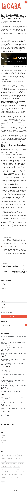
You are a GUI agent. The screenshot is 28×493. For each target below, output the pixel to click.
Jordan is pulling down (7, 469)
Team (2, 442)
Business (4, 458)
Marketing (4, 474)
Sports (6, 21)
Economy (4, 461)
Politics (3, 477)
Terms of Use (4, 439)
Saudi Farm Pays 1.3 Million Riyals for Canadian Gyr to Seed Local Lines (13, 409)
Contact (3, 444)
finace (19, 461)
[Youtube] (16, 490)
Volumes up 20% (19, 480)
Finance (24, 461)
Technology (16, 477)
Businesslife (10, 458)
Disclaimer (3, 440)
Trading (12, 480)
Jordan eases (17, 466)
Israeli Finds (4, 466)
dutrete (20, 458)
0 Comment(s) (4, 22)
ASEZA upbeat (21, 455)
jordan (10, 466)
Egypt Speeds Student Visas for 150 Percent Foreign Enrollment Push (12, 381)
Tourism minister (5, 480)
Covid (16, 458)
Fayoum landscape (12, 461)
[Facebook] (11, 490)
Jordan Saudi (5, 471)
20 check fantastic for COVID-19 (9, 455)
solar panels (9, 477)
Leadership (21, 471)
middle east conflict (12, 474)
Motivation (21, 474)
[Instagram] (14, 490)
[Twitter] (13, 490)
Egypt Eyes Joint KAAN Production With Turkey (13, 359)
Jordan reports (16, 469)
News (3, 21)
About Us (3, 435)
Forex (3, 463)
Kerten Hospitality (13, 471)
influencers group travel (11, 463)
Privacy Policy (4, 437)
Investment (20, 463)
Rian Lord (7, 238)
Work (3, 482)
